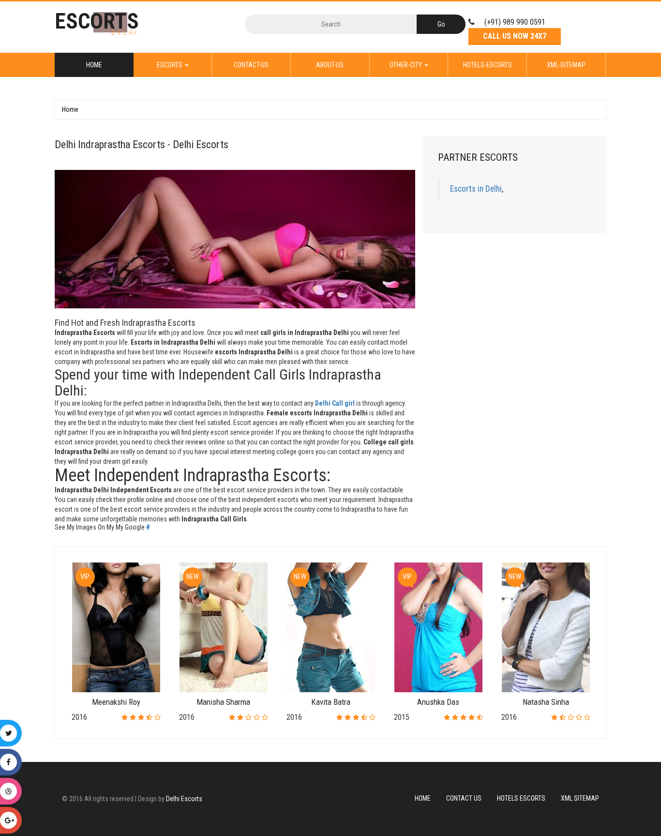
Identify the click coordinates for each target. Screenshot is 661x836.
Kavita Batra (330, 702)
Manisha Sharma (223, 702)
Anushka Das (438, 702)
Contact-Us (251, 65)
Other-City (406, 65)
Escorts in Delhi (476, 189)
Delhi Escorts (184, 799)
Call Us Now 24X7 (514, 36)
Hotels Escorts (521, 798)
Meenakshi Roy (116, 702)
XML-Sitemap (566, 65)
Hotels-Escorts (487, 65)
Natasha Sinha (546, 702)
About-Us (330, 65)
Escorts (170, 65)
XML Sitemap (580, 798)
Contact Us (463, 798)
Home (94, 65)
